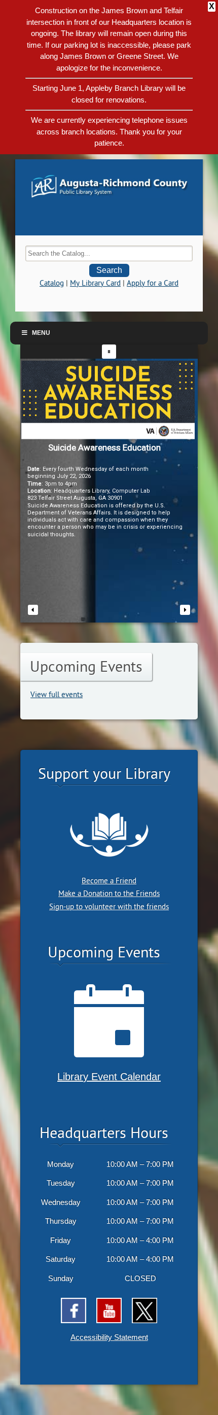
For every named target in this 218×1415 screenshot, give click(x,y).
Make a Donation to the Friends (109, 893)
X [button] (211, 6)
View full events (56, 695)
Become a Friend (109, 881)
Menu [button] (41, 332)
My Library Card (95, 283)
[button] (109, 351)
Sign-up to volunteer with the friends (109, 907)
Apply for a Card (152, 283)
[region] (109, 483)
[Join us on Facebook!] (73, 1310)
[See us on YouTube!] (109, 1310)
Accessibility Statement (109, 1337)
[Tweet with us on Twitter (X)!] (144, 1310)
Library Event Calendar (109, 1076)
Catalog (52, 283)
